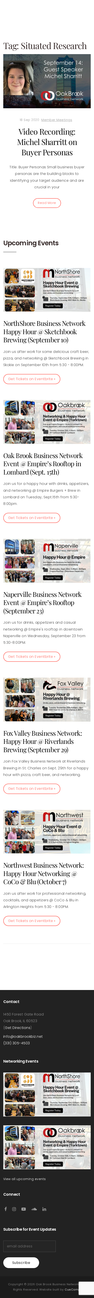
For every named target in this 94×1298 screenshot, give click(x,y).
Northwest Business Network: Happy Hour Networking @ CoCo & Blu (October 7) (43, 873)
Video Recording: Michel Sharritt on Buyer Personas (47, 141)
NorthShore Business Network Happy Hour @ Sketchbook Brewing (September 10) (44, 331)
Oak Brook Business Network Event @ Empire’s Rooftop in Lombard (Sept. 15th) (43, 463)
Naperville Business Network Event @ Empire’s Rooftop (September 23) (42, 602)
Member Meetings (56, 120)
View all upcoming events (24, 1179)
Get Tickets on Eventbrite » (32, 378)
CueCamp (72, 1289)
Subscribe (21, 1262)
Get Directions (17, 1027)
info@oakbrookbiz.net (23, 1036)
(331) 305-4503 (16, 1043)
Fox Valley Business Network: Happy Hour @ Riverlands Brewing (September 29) (42, 741)
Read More (47, 203)
